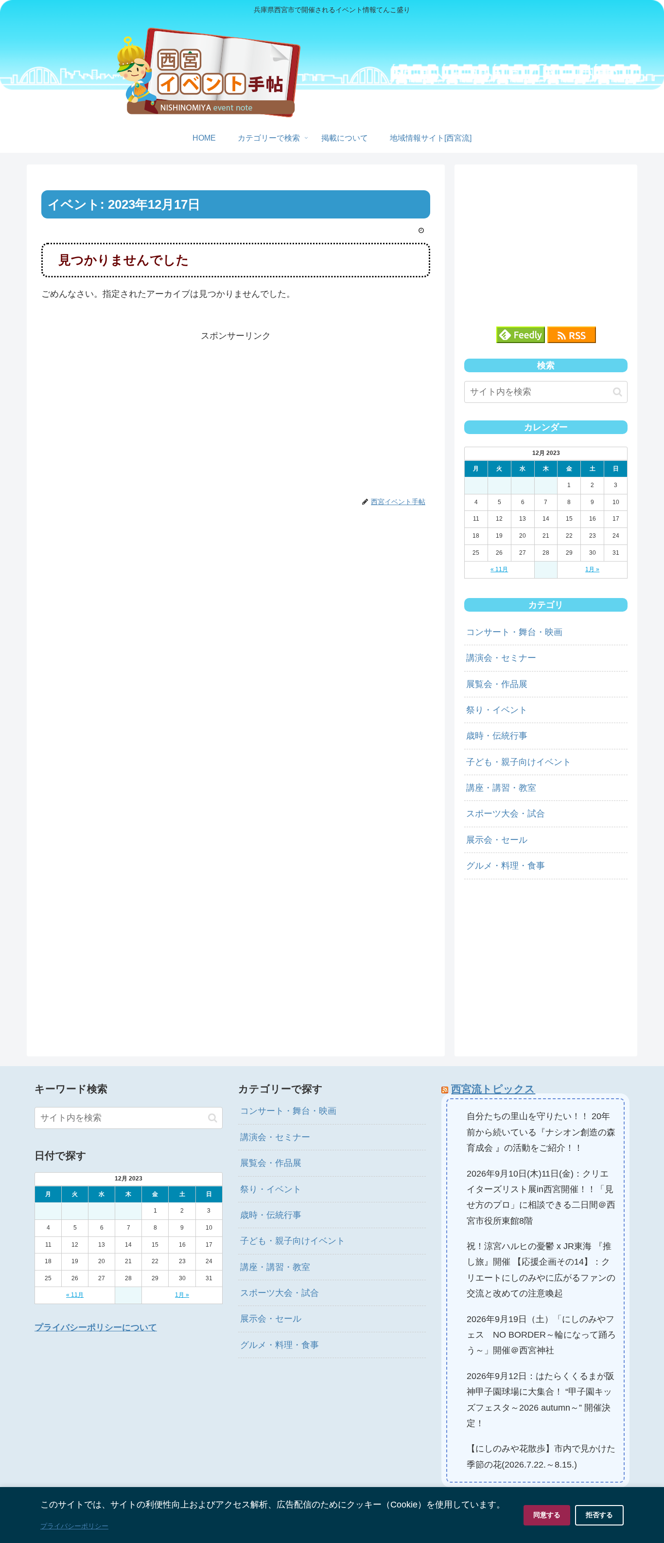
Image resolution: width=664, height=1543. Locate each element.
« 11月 (499, 569)
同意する (546, 1515)
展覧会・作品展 (496, 684)
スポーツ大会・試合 (505, 813)
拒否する (599, 1515)
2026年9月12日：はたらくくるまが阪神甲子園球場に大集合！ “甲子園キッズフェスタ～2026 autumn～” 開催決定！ (540, 1399)
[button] (617, 392)
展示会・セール (496, 840)
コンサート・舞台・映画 (514, 632)
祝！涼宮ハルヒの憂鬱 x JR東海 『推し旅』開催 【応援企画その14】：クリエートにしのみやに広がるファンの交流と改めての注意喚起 (541, 1269)
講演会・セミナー (501, 658)
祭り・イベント (496, 710)
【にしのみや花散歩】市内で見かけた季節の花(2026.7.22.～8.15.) (541, 1456)
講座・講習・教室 (501, 788)
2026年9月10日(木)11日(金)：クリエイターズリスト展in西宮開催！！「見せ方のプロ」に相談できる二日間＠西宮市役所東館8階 (541, 1197)
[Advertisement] (235, 412)
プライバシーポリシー (74, 1526)
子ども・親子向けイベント (518, 762)
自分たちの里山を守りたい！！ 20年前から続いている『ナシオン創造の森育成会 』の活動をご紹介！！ (541, 1132)
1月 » (592, 569)
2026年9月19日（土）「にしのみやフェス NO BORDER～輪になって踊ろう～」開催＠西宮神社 (541, 1335)
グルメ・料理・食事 (505, 866)
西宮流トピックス (493, 1088)
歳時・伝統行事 (496, 736)
